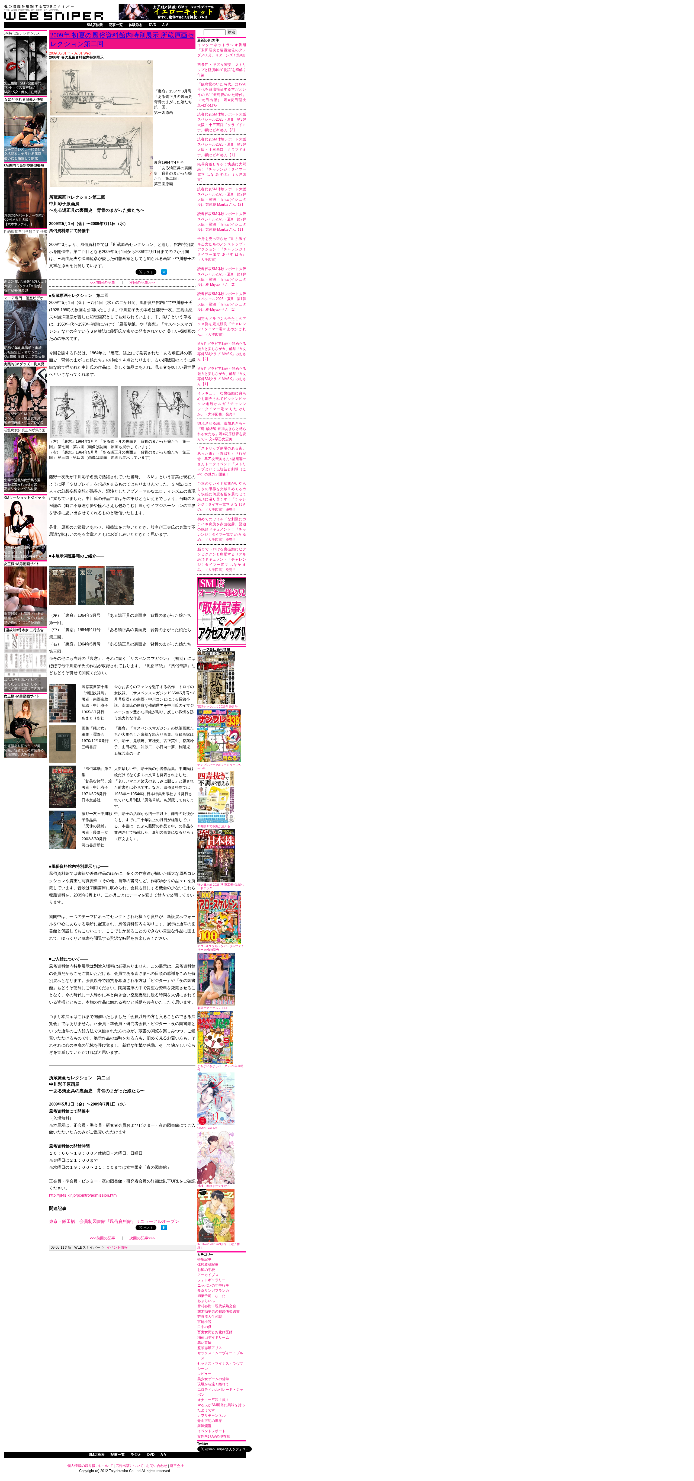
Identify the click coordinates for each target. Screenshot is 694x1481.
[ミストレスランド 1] (25, 757)
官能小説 (204, 1322)
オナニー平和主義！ (213, 1400)
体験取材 (136, 25)
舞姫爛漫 (204, 1426)
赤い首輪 (204, 1343)
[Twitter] (221, 1444)
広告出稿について (129, 1466)
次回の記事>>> (142, 283)
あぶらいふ (206, 1301)
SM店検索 (95, 25)
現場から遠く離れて (213, 1384)
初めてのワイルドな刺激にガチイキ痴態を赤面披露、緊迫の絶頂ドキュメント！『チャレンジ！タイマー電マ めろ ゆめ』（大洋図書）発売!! (221, 529)
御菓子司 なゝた (211, 1296)
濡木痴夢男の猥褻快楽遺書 (218, 1311)
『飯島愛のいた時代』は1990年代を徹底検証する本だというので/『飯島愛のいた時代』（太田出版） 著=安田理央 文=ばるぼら (223, 94)
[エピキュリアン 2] (25, 425)
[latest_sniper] (221, 650)
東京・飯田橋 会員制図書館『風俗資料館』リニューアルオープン (114, 1221)
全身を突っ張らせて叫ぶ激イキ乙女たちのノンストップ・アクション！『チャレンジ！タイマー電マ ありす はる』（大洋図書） (221, 249)
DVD (152, 25)
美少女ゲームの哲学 (213, 1379)
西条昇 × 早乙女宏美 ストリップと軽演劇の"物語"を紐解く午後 (221, 70)
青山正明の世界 (209, 1421)
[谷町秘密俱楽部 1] (25, 293)
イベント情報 (117, 1247)
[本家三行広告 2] (25, 691)
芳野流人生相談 (209, 1317)
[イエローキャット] (181, 18)
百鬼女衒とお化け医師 (215, 1332)
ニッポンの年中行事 (213, 1285)
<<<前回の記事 (102, 283)
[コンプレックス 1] (25, 491)
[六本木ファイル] (25, 226)
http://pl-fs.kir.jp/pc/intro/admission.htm (83, 1195)
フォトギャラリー (211, 1280)
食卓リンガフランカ (213, 1291)
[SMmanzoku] (25, 94)
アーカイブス (208, 1275)
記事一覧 (116, 25)
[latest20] (221, 40)
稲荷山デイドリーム (213, 1337)
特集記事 (204, 1259)
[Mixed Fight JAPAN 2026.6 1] (25, 160)
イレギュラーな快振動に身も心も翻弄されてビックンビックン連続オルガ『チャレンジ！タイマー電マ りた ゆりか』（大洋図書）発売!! (221, 403)
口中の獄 (204, 1327)
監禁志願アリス (209, 1348)
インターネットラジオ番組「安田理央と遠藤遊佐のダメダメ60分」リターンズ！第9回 (221, 50)
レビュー (204, 1374)
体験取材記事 (208, 1264)
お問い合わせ (156, 1466)
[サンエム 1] (25, 359)
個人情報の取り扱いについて (90, 1466)
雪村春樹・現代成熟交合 (216, 1306)
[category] (221, 1255)
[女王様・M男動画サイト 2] (25, 625)
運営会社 (177, 1466)
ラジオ (136, 1455)
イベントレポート (211, 1431)
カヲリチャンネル (211, 1415)
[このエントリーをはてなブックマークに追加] (164, 273)
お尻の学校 (206, 1270)
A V (165, 25)
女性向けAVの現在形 (213, 1436)
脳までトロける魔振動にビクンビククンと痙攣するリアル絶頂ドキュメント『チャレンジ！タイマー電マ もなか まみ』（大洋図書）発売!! (221, 559)
